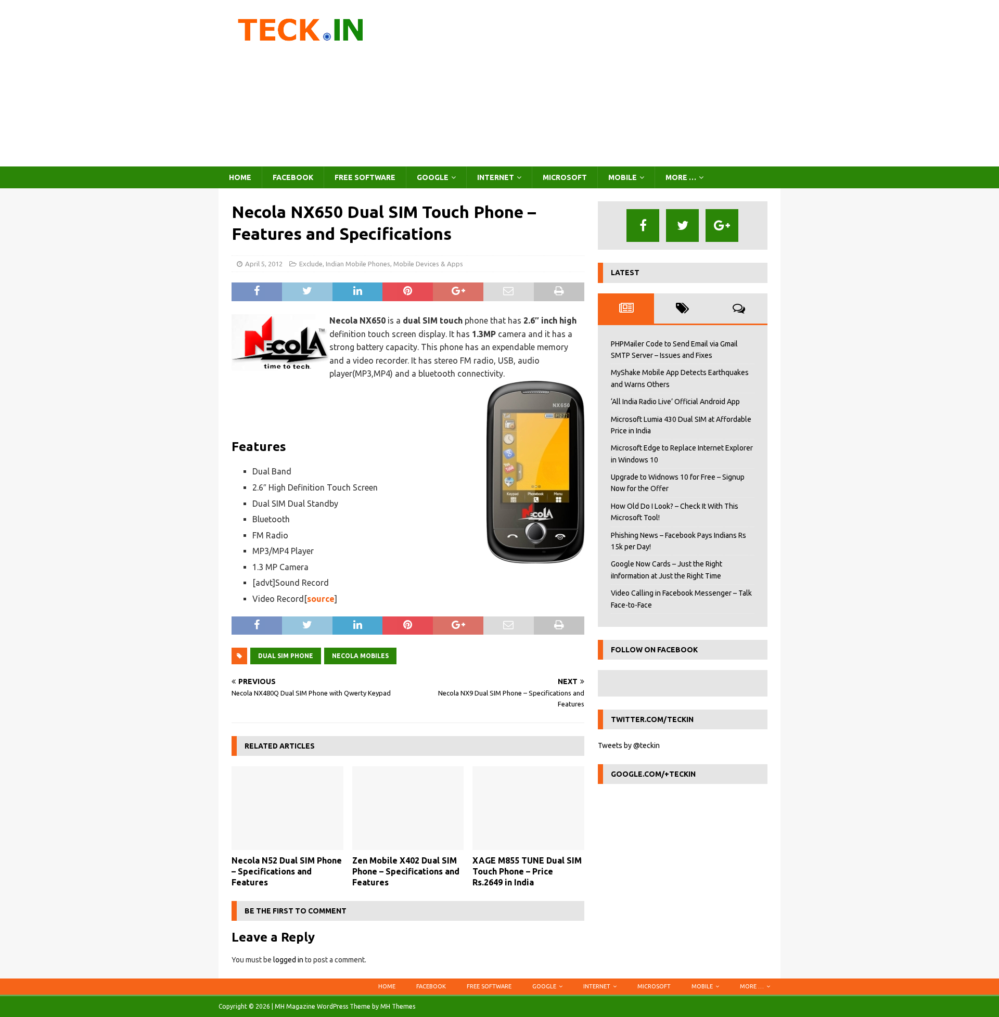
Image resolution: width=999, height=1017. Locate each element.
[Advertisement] (590, 83)
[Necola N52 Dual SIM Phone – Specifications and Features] (287, 808)
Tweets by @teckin (629, 745)
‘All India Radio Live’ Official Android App (675, 401)
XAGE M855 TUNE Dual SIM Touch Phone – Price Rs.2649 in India (527, 871)
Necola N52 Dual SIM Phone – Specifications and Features (287, 871)
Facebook (293, 177)
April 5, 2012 (264, 263)
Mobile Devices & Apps (428, 263)
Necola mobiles (360, 655)
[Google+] (722, 225)
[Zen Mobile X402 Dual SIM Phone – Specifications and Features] (408, 808)
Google (433, 177)
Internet (495, 177)
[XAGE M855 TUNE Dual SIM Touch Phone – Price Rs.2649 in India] (528, 808)
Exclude (311, 263)
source (321, 598)
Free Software (365, 177)
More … (680, 177)
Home (240, 177)
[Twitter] (682, 225)
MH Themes (397, 1006)
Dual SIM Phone (285, 655)
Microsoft (565, 177)
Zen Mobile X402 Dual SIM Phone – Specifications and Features (405, 871)
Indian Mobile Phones (358, 263)
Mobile (622, 177)
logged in (288, 960)
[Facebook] (642, 225)
